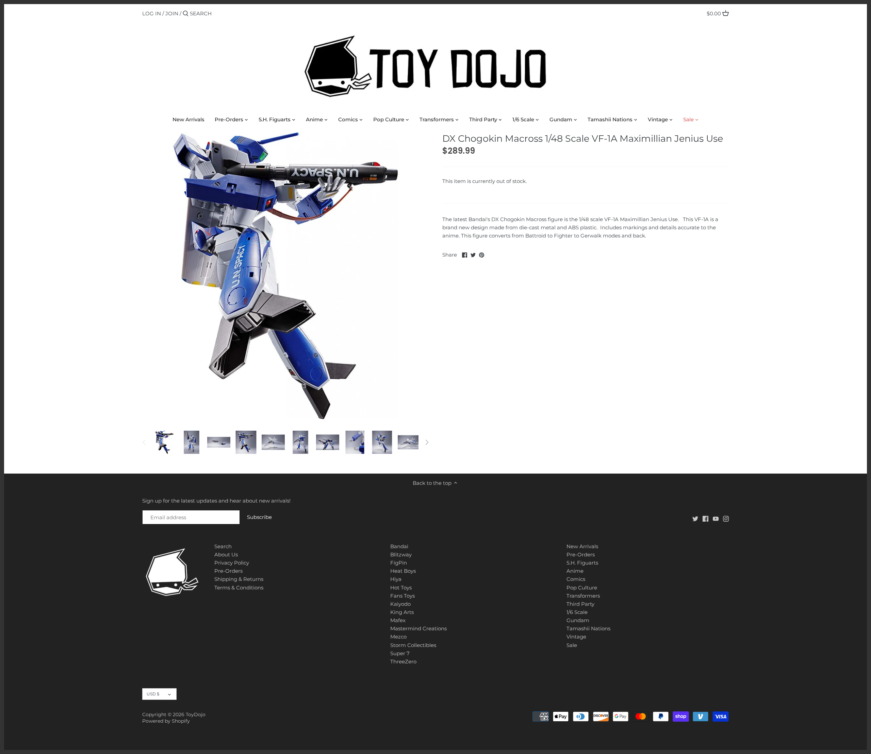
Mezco (398, 636)
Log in (151, 13)
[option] (164, 442)
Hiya (395, 579)
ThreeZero (403, 661)
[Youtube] (716, 518)
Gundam (577, 620)
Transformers (583, 596)
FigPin (398, 562)
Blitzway (401, 554)
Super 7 (400, 653)
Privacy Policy (231, 562)
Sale (571, 645)
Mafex (398, 620)
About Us (226, 554)
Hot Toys (401, 587)
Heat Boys (403, 571)
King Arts (402, 612)
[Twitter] (695, 518)
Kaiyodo (400, 604)
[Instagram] (726, 518)
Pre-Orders (228, 571)
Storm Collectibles (413, 645)
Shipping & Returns (238, 579)
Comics (575, 579)
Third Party (580, 604)
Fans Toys (402, 596)
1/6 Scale (577, 612)
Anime (575, 571)
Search (223, 546)
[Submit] (185, 14)
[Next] (426, 442)
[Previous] (144, 442)
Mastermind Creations (418, 628)
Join (171, 13)
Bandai (399, 546)
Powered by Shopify (166, 721)
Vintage (576, 636)
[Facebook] (705, 518)
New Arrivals (582, 546)
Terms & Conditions (238, 587)
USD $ (153, 693)
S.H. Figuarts (582, 562)
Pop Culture (581, 587)
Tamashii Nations (588, 628)
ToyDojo (196, 714)
